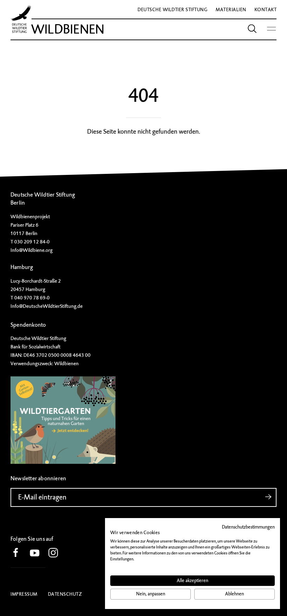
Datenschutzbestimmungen (248, 527)
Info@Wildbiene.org (31, 250)
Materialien (231, 10)
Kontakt (265, 10)
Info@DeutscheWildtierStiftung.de (46, 306)
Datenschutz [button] (65, 594)
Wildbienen (68, 29)
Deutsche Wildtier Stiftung (173, 10)
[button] (19, 553)
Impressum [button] (23, 594)
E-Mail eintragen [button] (42, 497)
